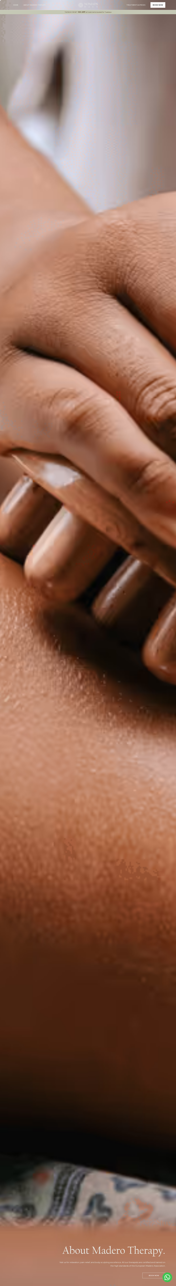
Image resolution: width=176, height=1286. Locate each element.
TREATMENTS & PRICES (135, 5)
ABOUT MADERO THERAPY (34, 5)
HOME (15, 5)
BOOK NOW (158, 5)
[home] (88, 5)
